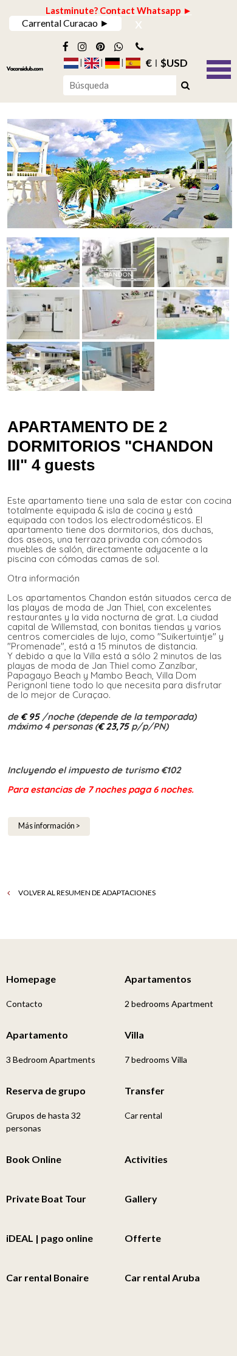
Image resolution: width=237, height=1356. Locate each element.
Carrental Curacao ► (65, 23)
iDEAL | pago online (49, 1238)
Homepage (31, 979)
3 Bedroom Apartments (50, 1059)
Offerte (143, 1238)
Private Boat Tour (46, 1198)
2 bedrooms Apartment (169, 1003)
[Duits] (112, 63)
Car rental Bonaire (47, 1277)
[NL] (71, 63)
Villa (134, 1034)
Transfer (145, 1090)
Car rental (143, 1115)
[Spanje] (133, 63)
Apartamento (37, 1034)
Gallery (141, 1198)
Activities (146, 1159)
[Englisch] (91, 63)
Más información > (49, 825)
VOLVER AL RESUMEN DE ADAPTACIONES (86, 892)
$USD (174, 63)
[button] (219, 68)
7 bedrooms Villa (156, 1059)
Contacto (24, 1003)
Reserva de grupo (46, 1090)
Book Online (33, 1159)
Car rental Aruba (162, 1277)
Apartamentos (158, 979)
